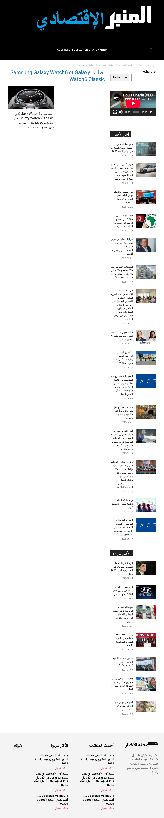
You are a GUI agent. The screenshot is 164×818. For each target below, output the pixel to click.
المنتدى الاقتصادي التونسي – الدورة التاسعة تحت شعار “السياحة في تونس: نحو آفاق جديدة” (123, 527)
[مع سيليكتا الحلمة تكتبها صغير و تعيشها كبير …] (146, 505)
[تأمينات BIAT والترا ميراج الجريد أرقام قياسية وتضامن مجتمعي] (146, 412)
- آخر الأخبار (61, 768)
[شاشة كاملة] (115, 112)
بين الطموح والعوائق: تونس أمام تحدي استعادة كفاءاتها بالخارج (52, 800)
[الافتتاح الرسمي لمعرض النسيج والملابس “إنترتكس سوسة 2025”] (146, 358)
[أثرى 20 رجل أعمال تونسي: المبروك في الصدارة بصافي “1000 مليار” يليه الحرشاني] (146, 568)
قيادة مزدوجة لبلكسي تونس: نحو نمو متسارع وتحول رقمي (122, 336)
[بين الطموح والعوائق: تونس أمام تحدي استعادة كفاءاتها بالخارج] (146, 197)
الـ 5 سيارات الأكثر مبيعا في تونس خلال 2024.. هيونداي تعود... (122, 591)
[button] (151, 50)
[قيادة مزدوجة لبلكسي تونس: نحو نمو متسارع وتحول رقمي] (146, 337)
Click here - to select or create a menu (82, 49)
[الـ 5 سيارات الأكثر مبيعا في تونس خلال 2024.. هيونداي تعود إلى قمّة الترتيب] (146, 592)
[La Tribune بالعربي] (82, 22)
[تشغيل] (151, 112)
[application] (133, 103)
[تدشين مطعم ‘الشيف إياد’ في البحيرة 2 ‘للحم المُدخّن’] (146, 664)
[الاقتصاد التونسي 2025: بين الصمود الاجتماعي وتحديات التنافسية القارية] (146, 221)
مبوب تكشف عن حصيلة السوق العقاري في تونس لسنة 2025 (122, 148)
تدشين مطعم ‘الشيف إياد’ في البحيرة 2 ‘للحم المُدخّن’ (122, 662)
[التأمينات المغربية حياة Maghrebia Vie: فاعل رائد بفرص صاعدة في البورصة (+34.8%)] (146, 272)
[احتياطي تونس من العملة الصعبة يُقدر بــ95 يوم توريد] (146, 706)
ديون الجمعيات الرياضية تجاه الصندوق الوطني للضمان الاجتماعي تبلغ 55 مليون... (122, 614)
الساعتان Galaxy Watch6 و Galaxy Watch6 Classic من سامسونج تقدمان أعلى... (34, 118)
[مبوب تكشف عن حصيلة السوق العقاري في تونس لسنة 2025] (146, 149)
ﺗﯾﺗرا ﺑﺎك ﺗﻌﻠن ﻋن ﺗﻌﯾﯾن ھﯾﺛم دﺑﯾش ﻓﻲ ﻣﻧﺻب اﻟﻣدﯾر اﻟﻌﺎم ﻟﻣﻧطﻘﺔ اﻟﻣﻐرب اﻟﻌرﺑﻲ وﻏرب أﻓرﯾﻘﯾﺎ (122, 246)
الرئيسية (152, 65)
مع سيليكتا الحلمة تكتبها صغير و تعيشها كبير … (122, 504)
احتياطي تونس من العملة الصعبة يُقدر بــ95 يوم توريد (124, 706)
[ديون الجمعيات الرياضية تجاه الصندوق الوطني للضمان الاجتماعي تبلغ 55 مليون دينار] (146, 612)
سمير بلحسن (48, 127)
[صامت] (121, 112)
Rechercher (148, 71)
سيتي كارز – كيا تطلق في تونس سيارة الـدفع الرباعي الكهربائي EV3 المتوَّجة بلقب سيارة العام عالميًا (122, 171)
